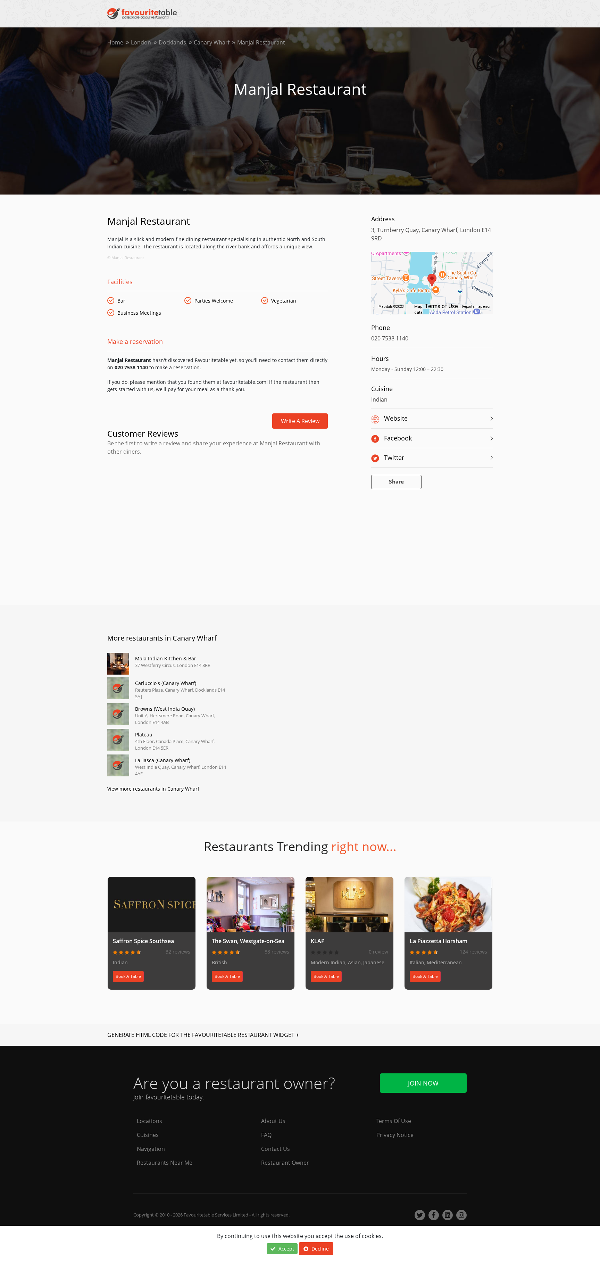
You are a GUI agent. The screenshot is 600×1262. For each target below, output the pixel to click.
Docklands (172, 42)
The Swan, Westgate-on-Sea (248, 941)
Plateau (143, 734)
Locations (149, 1121)
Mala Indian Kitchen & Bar (165, 658)
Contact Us (275, 1149)
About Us (273, 1121)
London (141, 42)
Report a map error (476, 306)
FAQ (266, 1135)
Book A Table (128, 976)
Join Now (423, 1083)
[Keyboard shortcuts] (373, 306)
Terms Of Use (393, 1121)
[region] (432, 286)
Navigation (151, 1149)
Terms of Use (441, 306)
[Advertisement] (217, 485)
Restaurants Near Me (164, 1162)
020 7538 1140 (389, 338)
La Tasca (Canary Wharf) (162, 760)
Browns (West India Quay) (165, 709)
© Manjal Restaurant (125, 257)
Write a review (300, 421)
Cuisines (148, 1135)
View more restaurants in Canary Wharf (153, 788)
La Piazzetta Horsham (438, 941)
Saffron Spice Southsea (143, 941)
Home (115, 42)
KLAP (318, 941)
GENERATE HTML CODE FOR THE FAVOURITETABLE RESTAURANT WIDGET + (203, 1035)
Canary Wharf (212, 42)
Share (396, 482)
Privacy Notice (395, 1135)
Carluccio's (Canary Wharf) (165, 683)
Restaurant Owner (285, 1162)
